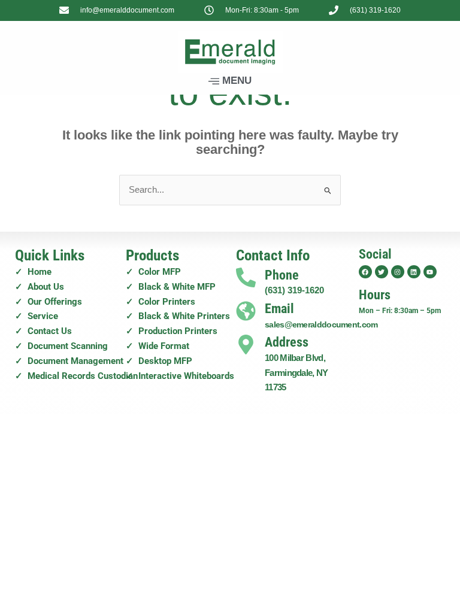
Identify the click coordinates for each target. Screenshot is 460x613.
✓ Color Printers (160, 301)
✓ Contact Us (43, 331)
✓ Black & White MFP (171, 286)
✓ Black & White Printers (178, 316)
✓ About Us (39, 286)
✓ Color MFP (153, 271)
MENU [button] (237, 80)
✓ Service (36, 316)
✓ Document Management (69, 361)
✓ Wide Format (157, 346)
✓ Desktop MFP (159, 361)
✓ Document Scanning (61, 346)
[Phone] (246, 277)
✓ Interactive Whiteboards (180, 376)
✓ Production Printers (171, 331)
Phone (282, 275)
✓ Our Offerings (48, 301)
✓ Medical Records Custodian (76, 376)
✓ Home (33, 271)
